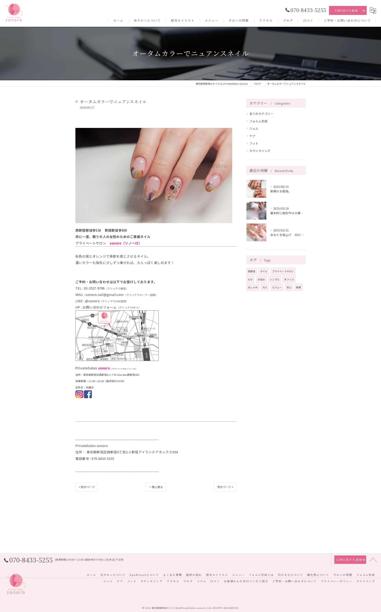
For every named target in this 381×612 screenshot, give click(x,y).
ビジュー (277, 287)
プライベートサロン (283, 271)
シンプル (274, 279)
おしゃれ (253, 287)
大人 (265, 287)
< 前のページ (87, 487)
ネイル (263, 271)
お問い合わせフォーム (100, 307)
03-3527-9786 (94, 288)
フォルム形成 (258, 121)
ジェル (254, 128)
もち (250, 279)
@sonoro (92, 300)
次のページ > (225, 487)
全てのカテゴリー (261, 113)
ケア (252, 136)
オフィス (289, 279)
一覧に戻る (156, 487)
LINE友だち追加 (346, 10)
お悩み (261, 279)
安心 (289, 287)
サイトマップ (365, 581)
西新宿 (251, 271)
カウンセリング (259, 151)
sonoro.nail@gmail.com (105, 294)
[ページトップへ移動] (373, 560)
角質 (298, 287)
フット (254, 143)
